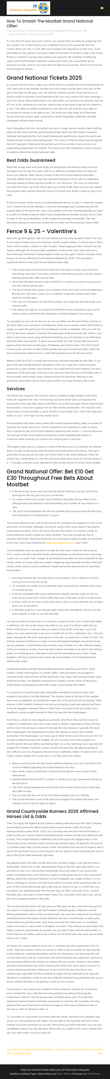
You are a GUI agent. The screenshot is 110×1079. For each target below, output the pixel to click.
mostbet (10, 34)
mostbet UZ (20, 34)
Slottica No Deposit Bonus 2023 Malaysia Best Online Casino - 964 (57, 31)
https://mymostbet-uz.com (60, 542)
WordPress (94, 1073)
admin (23, 31)
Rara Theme (64, 1073)
